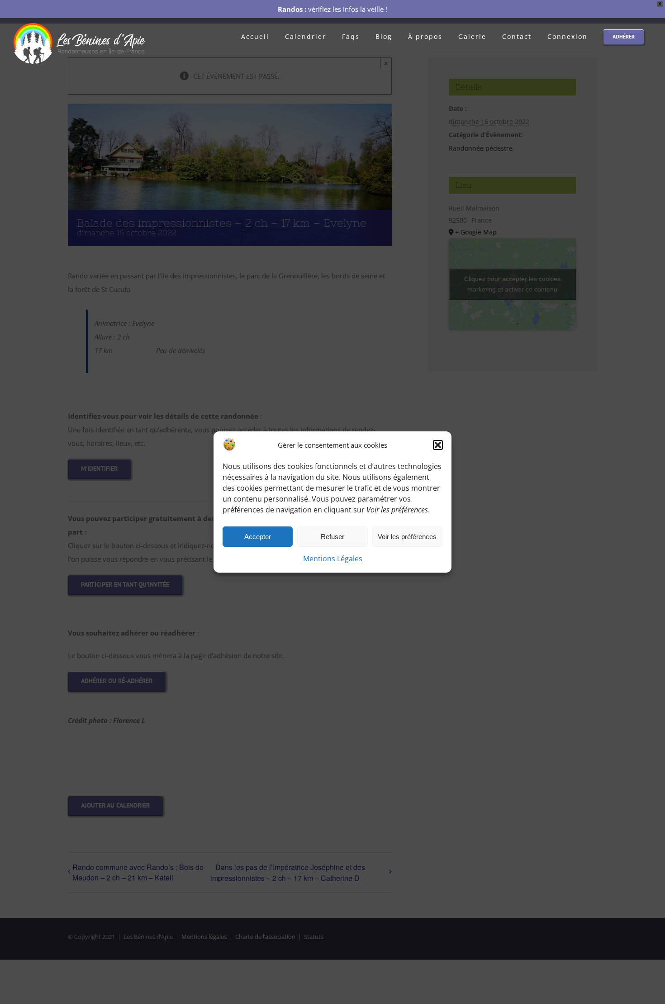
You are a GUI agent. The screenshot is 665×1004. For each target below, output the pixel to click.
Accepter (257, 536)
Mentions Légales (332, 559)
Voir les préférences (407, 536)
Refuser (332, 536)
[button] (437, 444)
